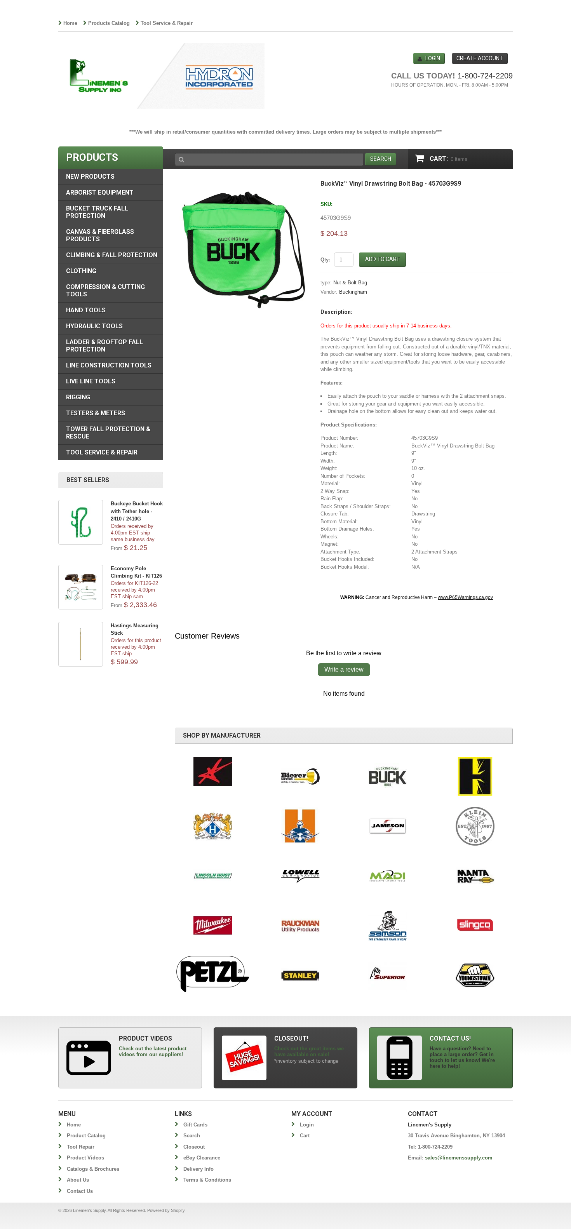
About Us (78, 1180)
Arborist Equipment (100, 192)
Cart (305, 1135)
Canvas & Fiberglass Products (100, 235)
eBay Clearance (201, 1158)
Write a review (344, 669)
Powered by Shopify (166, 1210)
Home (70, 23)
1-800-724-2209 (485, 75)
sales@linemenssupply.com (459, 1158)
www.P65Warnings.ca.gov (465, 597)
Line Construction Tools (108, 365)
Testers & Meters (95, 413)
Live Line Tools (90, 381)
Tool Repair (80, 1147)
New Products (90, 176)
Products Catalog (109, 23)
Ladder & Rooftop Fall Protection (104, 345)
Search (191, 1135)
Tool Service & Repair (167, 23)
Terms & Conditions (207, 1180)
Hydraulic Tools (94, 326)
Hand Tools (86, 310)
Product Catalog (86, 1135)
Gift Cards (195, 1125)
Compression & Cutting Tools (105, 290)
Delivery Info (198, 1169)
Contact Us (80, 1191)
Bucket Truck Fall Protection (97, 212)
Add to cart (382, 259)
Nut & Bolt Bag (350, 282)
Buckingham (353, 292)
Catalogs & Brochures (93, 1169)
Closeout (194, 1147)
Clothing (81, 271)
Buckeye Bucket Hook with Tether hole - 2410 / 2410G (137, 511)
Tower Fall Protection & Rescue (108, 432)
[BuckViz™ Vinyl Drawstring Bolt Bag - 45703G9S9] (242, 184)
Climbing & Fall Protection (111, 255)
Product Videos (85, 1158)
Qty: (325, 260)
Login (432, 58)
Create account (479, 58)
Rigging (78, 397)
